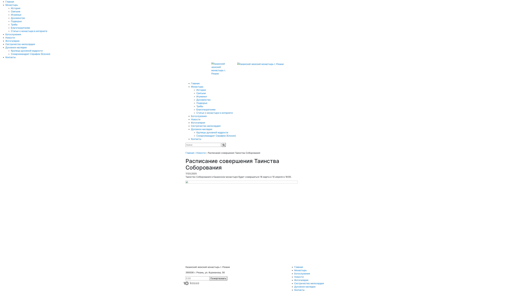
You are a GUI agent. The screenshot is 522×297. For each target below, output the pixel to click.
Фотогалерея (12, 41)
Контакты (10, 57)
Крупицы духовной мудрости (27, 50)
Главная (9, 1)
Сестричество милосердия (20, 44)
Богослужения (13, 34)
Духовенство (18, 18)
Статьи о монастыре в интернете (29, 31)
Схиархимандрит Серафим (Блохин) (30, 54)
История (15, 8)
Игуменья (16, 14)
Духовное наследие (16, 47)
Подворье (16, 21)
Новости (10, 37)
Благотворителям (20, 27)
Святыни (15, 11)
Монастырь (11, 5)
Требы (14, 24)
